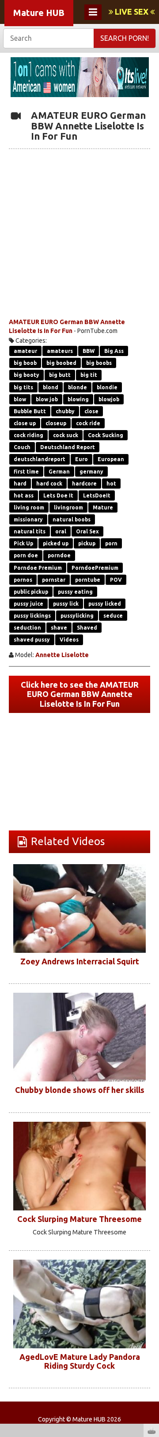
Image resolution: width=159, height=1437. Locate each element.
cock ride (88, 423)
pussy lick (66, 604)
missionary (28, 519)
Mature (103, 507)
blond (50, 387)
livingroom (68, 507)
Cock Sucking (105, 435)
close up (25, 423)
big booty (26, 375)
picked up (55, 543)
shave (59, 627)
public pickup (31, 592)
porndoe (59, 555)
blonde (77, 387)
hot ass (24, 495)
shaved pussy (32, 639)
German (59, 471)
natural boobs (72, 519)
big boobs (99, 363)
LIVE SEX (131, 11)
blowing (78, 399)
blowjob (108, 399)
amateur (25, 351)
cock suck (65, 435)
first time (26, 471)
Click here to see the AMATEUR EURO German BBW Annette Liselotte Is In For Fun (80, 694)
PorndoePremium (95, 568)
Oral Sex (87, 531)
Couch (22, 447)
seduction (27, 627)
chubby (65, 411)
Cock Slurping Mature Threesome (79, 1218)
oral (60, 531)
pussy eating (75, 592)
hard (20, 483)
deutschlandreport (39, 459)
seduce (113, 616)
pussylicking (77, 616)
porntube (87, 580)
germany (91, 471)
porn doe (26, 555)
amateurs (60, 351)
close (91, 411)
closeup (55, 423)
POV (116, 580)
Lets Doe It (58, 495)
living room (29, 507)
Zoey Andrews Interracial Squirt (79, 961)
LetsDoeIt (96, 495)
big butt (60, 375)
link (151, 1298)
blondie (107, 387)
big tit (88, 375)
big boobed (61, 363)
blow (20, 399)
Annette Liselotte (62, 654)
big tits (23, 387)
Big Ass (114, 351)
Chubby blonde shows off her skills (79, 1089)
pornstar (53, 580)
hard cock (49, 483)
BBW (89, 351)
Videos (69, 639)
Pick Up (23, 543)
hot (111, 483)
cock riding (28, 435)
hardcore (84, 483)
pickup (86, 543)
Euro (81, 459)
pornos (23, 580)
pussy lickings (32, 616)
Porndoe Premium (38, 568)
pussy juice (28, 604)
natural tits (29, 531)
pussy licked (104, 604)
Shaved (87, 627)
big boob (25, 363)
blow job (47, 399)
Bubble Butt (30, 411)
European (111, 459)
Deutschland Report (67, 447)
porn (111, 543)
